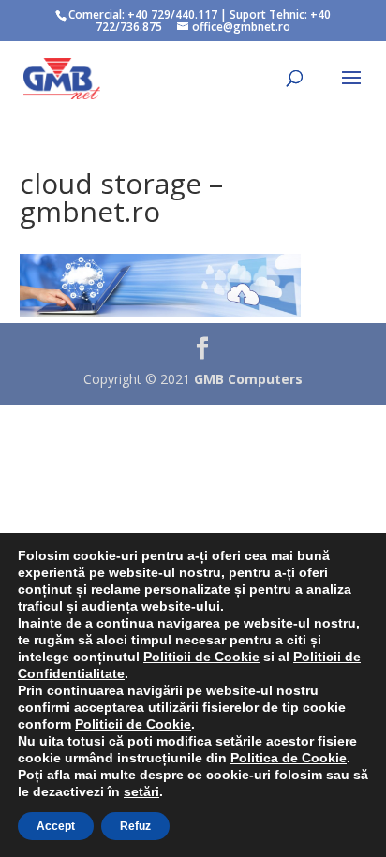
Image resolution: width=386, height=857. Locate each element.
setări (141, 791)
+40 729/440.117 (172, 14)
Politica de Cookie (288, 757)
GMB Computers (248, 379)
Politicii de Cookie (201, 656)
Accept (56, 826)
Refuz (135, 826)
